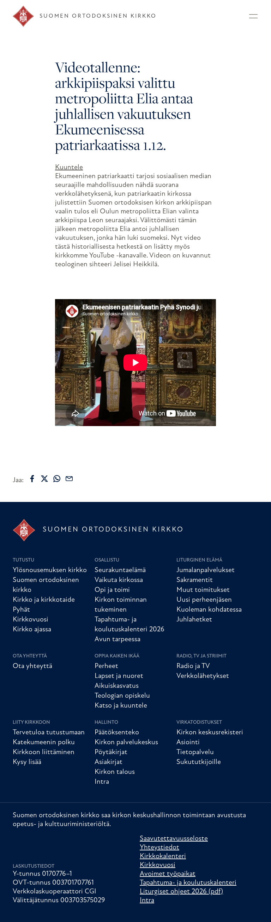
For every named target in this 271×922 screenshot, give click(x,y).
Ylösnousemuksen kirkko (50, 570)
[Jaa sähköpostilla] (69, 478)
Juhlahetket (194, 619)
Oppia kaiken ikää (117, 656)
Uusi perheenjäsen (204, 599)
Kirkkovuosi (30, 619)
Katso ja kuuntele (121, 705)
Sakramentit (194, 580)
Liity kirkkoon (31, 722)
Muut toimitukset (203, 590)
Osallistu (107, 560)
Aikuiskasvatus (117, 686)
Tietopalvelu (195, 752)
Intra (102, 781)
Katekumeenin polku (44, 742)
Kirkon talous (115, 772)
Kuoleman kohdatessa (209, 609)
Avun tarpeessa (117, 639)
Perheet (106, 666)
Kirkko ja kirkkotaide (44, 599)
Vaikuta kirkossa (119, 580)
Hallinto (106, 722)
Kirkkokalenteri (163, 856)
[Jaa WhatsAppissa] (57, 478)
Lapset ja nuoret (119, 676)
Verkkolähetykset (202, 676)
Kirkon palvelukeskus (126, 742)
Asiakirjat (108, 762)
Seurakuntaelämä (120, 570)
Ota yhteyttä (30, 656)
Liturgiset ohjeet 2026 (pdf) (181, 891)
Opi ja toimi (112, 590)
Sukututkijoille (198, 762)
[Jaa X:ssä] (44, 478)
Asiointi (188, 742)
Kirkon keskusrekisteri (209, 732)
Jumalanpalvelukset (205, 570)
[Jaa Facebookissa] (32, 478)
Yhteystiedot (159, 847)
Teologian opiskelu (122, 695)
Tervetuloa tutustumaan (49, 732)
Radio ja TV (193, 666)
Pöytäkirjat (111, 752)
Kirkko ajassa (32, 629)
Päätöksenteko (117, 732)
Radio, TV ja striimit (201, 656)
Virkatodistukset (199, 722)
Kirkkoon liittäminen (43, 752)
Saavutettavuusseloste (174, 838)
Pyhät (21, 609)
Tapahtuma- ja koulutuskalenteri (188, 882)
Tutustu (23, 560)
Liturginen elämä (199, 560)
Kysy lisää (27, 762)
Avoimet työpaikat (167, 874)
